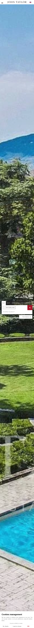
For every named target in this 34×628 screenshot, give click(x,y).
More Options (25, 316)
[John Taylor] (17, 2)
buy (3, 303)
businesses (15, 303)
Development (26, 303)
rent (8, 303)
